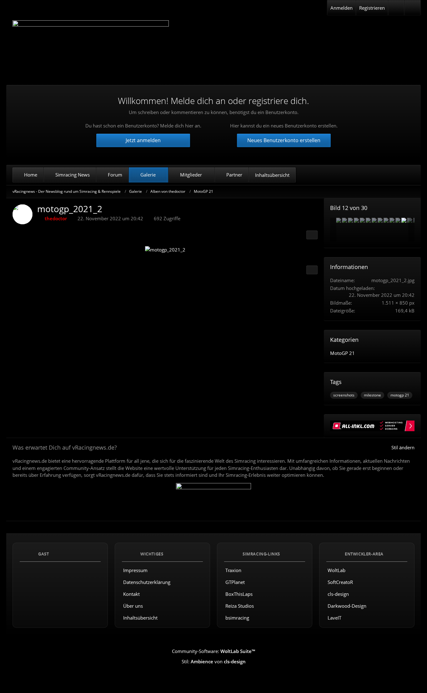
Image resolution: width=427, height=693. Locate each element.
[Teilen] (312, 235)
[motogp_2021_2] (403, 220)
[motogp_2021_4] (391, 220)
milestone (372, 395)
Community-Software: (213, 651)
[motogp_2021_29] (374, 220)
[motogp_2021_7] (362, 220)
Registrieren (372, 8)
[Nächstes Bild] (307, 250)
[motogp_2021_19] (356, 220)
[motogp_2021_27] (344, 220)
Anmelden (341, 8)
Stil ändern (402, 447)
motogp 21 (399, 395)
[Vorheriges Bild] (23, 250)
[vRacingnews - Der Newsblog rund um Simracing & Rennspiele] (91, 48)
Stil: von (214, 661)
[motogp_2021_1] (338, 220)
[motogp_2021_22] (397, 220)
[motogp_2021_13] (350, 220)
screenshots (343, 395)
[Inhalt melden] (312, 270)
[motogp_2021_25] (386, 220)
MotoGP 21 (342, 353)
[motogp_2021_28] (380, 220)
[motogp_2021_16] (368, 220)
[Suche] (412, 7)
